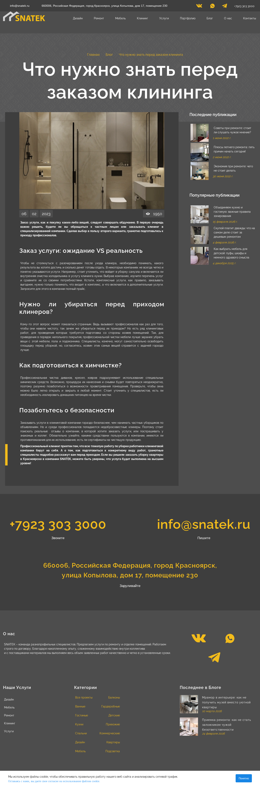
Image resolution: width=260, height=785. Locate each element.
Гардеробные (110, 706)
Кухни (79, 724)
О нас (228, 18)
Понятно (244, 778)
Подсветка (112, 751)
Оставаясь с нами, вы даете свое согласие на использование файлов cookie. (54, 781)
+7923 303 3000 (244, 6)
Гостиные (81, 715)
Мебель (120, 18)
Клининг (142, 18)
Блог (210, 18)
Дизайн (78, 18)
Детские (114, 715)
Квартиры (113, 742)
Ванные (80, 706)
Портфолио (187, 18)
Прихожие (113, 724)
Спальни (81, 733)
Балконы (114, 697)
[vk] (199, 7)
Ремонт (99, 18)
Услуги (164, 18)
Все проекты (83, 697)
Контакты (249, 18)
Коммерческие (110, 733)
